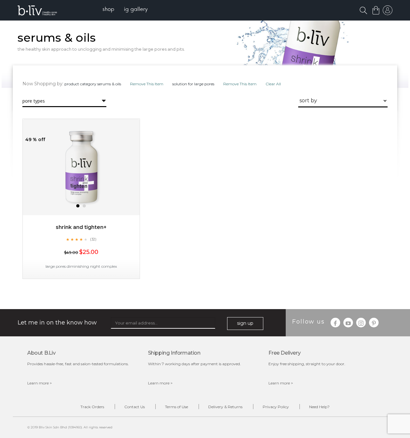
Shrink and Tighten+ (81, 227)
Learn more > (39, 383)
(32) (93, 239)
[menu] (125, 10)
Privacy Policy (276, 406)
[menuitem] (108, 10)
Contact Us (134, 406)
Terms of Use (176, 406)
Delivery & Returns (225, 406)
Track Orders (92, 406)
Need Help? (319, 406)
